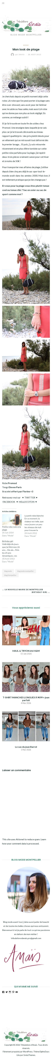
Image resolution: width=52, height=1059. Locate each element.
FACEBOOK (9, 501)
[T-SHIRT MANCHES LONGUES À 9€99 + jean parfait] (26, 676)
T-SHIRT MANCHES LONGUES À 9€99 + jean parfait (26, 698)
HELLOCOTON (27, 501)
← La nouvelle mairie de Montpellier (22, 589)
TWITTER (30, 497)
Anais (20, 54)
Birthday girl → (41, 592)
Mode (26, 45)
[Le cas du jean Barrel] (26, 726)
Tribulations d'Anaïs (29, 1045)
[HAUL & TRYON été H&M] (26, 630)
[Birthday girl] (13, 551)
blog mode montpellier (25, 571)
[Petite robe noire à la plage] (12, 519)
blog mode (8, 571)
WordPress (27, 1051)
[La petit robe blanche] (36, 525)
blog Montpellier (10, 575)
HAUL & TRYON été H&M (26, 650)
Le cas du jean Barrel (26, 746)
